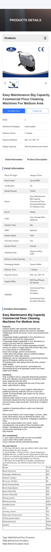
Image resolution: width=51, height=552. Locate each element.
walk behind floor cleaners (21, 537)
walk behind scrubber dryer (16, 544)
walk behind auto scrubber (15, 541)
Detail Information (14, 159)
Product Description (37, 159)
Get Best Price (14, 111)
